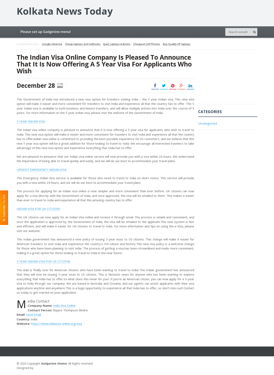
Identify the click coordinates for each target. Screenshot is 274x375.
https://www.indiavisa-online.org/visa (56, 324)
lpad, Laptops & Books (116, 44)
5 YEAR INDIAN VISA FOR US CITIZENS (43, 261)
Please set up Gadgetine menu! (45, 31)
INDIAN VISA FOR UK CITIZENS (38, 209)
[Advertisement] (228, 79)
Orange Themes (46, 368)
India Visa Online (64, 305)
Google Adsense (52, 44)
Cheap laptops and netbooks (82, 44)
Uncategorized (207, 123)
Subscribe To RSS (4, 206)
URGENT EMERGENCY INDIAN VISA (41, 170)
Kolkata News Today (65, 11)
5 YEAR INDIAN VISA (31, 121)
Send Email (33, 315)
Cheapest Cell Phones (146, 44)
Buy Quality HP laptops (177, 44)
